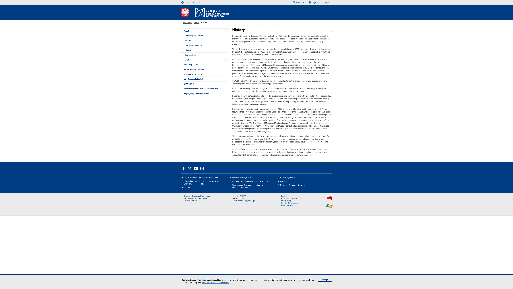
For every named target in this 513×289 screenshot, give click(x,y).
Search (299, 2)
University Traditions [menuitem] (193, 45)
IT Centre (284, 181)
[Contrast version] (182, 2)
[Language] (327, 2)
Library (187, 187)
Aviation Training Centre (242, 177)
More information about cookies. (215, 282)
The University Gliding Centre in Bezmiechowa (251, 181)
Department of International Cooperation (201, 177)
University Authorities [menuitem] (194, 35)
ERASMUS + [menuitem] (189, 84)
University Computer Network (292, 185)
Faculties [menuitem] (187, 60)
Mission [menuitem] (188, 40)
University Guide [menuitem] (191, 65)
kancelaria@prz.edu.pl (246, 200)
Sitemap (284, 196)
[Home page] (206, 12)
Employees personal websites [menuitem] (196, 93)
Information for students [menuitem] (194, 69)
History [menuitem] (188, 50)
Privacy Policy (286, 200)
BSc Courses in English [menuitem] (193, 74)
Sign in (315, 2)
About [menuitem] (186, 31)
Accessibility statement (289, 198)
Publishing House (287, 177)
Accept (325, 280)
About (196, 23)
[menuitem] (226, 31)
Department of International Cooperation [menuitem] (201, 89)
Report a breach (287, 205)
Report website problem (290, 203)
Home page (187, 23)
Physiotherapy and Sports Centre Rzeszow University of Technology (201, 182)
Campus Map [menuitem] (190, 55)
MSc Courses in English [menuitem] (193, 79)
